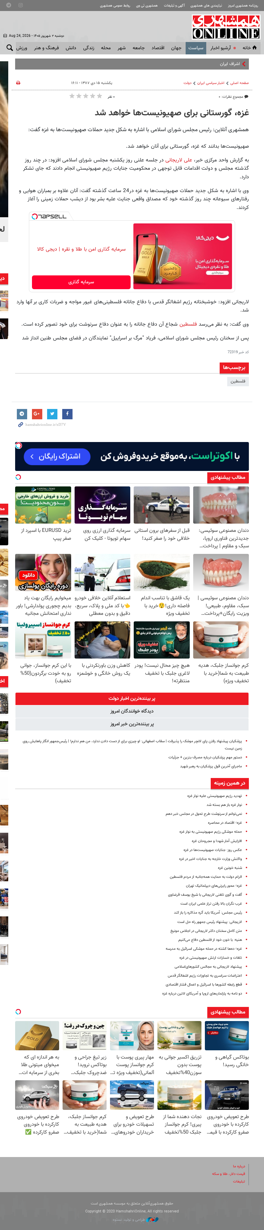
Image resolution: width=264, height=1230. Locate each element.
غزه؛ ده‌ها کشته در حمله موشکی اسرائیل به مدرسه (204, 949)
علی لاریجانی (179, 160)
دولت (187, 83)
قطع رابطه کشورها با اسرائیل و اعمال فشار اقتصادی (204, 985)
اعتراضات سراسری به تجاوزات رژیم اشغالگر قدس (205, 976)
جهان (176, 48)
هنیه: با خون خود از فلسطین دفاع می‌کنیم (210, 940)
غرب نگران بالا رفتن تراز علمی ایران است (211, 904)
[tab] (132, 698)
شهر (122, 48)
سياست (196, 48)
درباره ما (239, 1166)
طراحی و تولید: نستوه (129, 1220)
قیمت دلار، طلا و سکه (228, 1174)
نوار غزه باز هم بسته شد (224, 805)
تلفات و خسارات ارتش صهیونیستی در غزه (210, 958)
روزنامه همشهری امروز (243, 5)
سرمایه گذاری (81, 282)
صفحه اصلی (239, 83)
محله (106, 48)
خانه (247, 48)
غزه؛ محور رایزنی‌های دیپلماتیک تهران (214, 886)
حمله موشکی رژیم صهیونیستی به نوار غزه (210, 832)
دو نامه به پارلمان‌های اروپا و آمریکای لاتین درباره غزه (202, 994)
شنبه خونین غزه (230, 868)
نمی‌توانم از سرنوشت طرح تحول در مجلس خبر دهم (204, 814)
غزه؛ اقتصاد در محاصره (225, 823)
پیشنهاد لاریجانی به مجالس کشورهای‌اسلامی (208, 967)
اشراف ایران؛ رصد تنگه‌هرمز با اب (212, 64)
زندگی (88, 48)
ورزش (21, 48)
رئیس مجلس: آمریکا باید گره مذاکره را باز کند (208, 913)
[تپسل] (34, 216)
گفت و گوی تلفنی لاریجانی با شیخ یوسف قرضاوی (205, 895)
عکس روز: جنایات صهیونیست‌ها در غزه (213, 850)
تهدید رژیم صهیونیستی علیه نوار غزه (214, 796)
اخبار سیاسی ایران (210, 83)
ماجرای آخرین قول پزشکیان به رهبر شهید (211, 766)
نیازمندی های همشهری (206, 5)
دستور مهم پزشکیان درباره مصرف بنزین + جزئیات (205, 757)
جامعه (139, 48)
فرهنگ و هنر (46, 48)
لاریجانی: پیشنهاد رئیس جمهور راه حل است (209, 922)
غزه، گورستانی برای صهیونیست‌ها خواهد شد (172, 113)
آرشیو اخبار (220, 48)
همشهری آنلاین (223, 27)
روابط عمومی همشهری (115, 5)
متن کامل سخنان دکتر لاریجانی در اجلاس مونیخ (206, 931)
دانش (71, 48)
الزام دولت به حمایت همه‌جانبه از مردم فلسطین (206, 877)
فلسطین (187, 324)
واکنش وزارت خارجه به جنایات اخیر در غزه (210, 859)
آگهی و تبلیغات (174, 5)
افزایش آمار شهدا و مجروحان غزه (217, 841)
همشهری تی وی (147, 5)
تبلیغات (239, 1182)
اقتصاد (158, 48)
